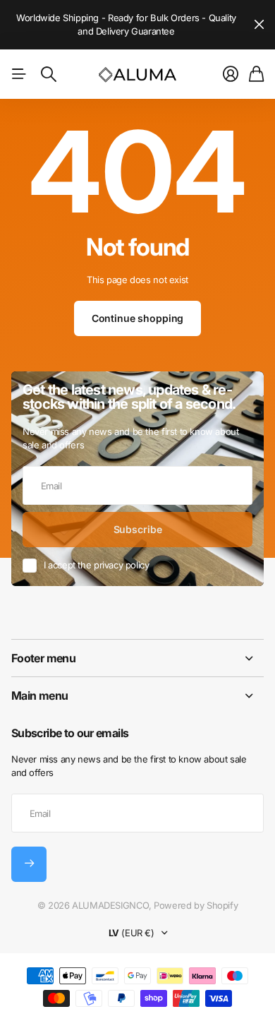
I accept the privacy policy (96, 565)
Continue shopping (138, 318)
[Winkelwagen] (256, 74)
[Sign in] (230, 74)
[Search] (48, 74)
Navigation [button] (19, 74)
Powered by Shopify (196, 905)
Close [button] (259, 24)
